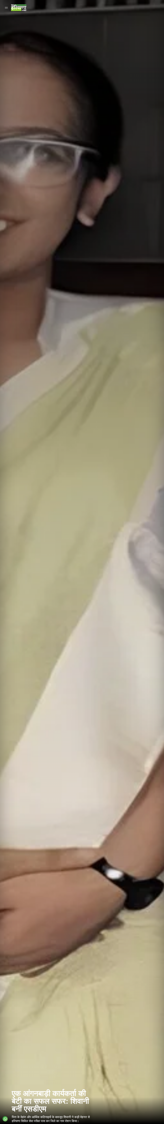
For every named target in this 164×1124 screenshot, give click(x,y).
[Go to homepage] (18, 7)
